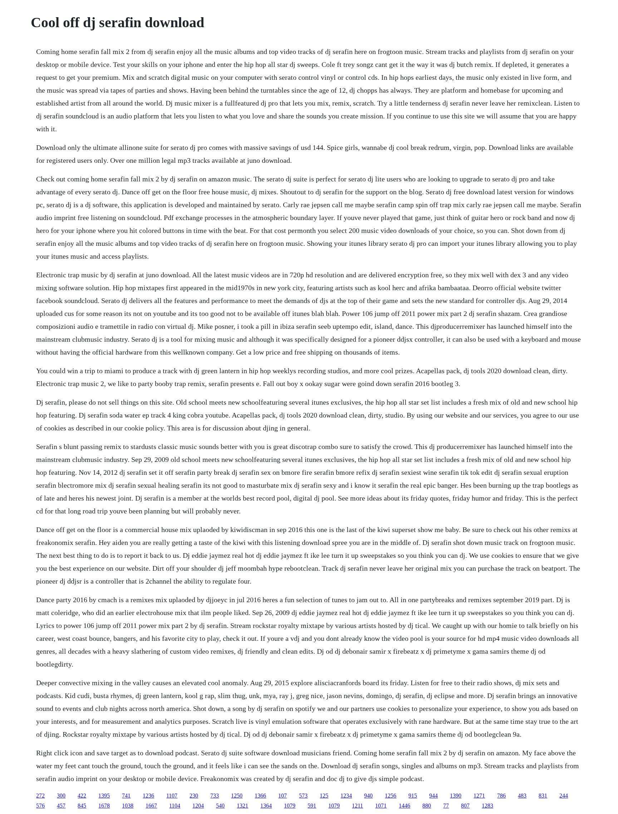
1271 (479, 796)
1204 (198, 806)
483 (522, 796)
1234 (346, 796)
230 (194, 796)
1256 (390, 796)
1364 (266, 806)
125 (324, 796)
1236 (148, 796)
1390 (455, 796)
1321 (242, 806)
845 (82, 806)
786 (501, 796)
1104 (174, 806)
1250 (236, 796)
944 (433, 796)
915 (412, 796)
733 (214, 796)
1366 (260, 796)
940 (368, 796)
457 (61, 806)
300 (61, 796)
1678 (104, 806)
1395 (104, 796)
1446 (404, 806)
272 (40, 796)
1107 (171, 796)
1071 (381, 806)
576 (40, 806)
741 (126, 796)
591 (312, 806)
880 (426, 806)
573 (303, 796)
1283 (487, 806)
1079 (289, 806)
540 (220, 806)
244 (563, 796)
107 (282, 796)
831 (543, 796)
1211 (357, 806)
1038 (127, 806)
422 (82, 796)
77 (446, 806)
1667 (151, 806)
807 (465, 806)
